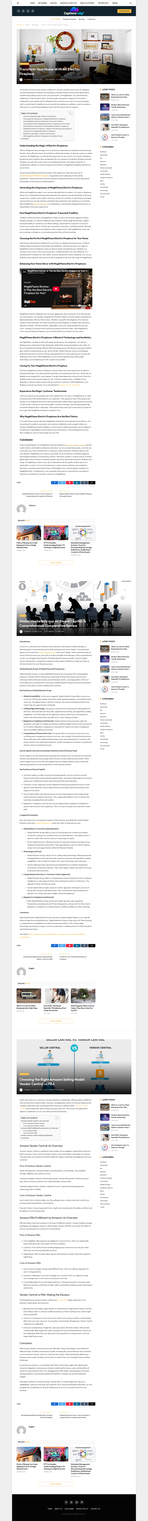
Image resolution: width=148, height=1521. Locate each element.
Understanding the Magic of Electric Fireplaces (39, 116)
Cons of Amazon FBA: (30, 1133)
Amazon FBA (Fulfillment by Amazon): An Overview (39, 1128)
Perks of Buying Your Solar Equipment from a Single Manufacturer (27, 545)
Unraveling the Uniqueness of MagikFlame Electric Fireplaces (44, 119)
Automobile (103, 155)
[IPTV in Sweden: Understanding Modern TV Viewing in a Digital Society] (56, 532)
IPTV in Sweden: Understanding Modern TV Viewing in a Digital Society (54, 545)
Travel (115, 3)
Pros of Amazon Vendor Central (33, 1123)
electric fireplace (40, 204)
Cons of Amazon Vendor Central (33, 1126)
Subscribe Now (124, 11)
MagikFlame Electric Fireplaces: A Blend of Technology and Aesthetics (47, 129)
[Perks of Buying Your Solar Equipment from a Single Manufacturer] (29, 532)
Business (82, 19)
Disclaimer (69, 1509)
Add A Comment (56, 562)
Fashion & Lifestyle (68, 3)
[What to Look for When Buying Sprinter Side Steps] (104, 96)
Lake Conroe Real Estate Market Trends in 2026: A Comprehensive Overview (121, 116)
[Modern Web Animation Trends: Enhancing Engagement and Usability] (104, 106)
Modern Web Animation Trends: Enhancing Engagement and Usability (120, 106)
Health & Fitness (87, 3)
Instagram (42, 3)
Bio (101, 158)
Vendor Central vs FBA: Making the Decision (37, 1135)
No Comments (51, 79)
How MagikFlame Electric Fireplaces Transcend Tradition (43, 121)
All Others (103, 152)
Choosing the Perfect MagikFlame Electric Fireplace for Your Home (46, 124)
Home (32, 3)
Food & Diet (104, 171)
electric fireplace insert (76, 445)
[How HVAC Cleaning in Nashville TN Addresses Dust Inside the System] (104, 126)
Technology (103, 3)
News (102, 181)
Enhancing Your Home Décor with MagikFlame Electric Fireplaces (45, 126)
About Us (58, 1509)
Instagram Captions (106, 177)
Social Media (104, 187)
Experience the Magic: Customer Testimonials (39, 134)
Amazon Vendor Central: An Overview (35, 1121)
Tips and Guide (105, 194)
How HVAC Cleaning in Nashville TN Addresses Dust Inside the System (120, 126)
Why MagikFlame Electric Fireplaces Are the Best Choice (43, 136)
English (28, 631)
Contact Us (91, 19)
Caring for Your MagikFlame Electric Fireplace (39, 131)
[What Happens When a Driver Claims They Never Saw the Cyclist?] (83, 995)
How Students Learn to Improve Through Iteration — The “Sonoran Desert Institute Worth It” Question (121, 136)
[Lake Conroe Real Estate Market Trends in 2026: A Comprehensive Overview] (104, 117)
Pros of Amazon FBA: (30, 1131)
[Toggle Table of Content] (69, 113)
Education (103, 165)
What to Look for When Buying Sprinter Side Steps (120, 96)
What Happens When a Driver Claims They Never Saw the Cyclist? (82, 1008)
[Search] (130, 3)
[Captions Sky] (74, 11)
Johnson (28, 79)
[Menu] (18, 3)
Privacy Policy (82, 1509)
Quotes (53, 3)
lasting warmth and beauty (69, 385)
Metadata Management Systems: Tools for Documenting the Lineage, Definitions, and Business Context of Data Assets (81, 547)
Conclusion (25, 139)
